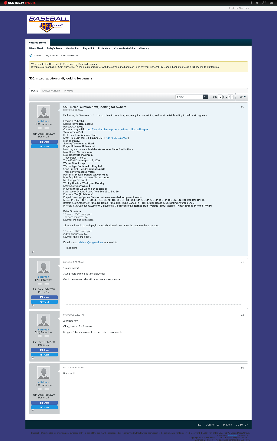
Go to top (242, 425)
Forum (39, 55)
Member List (72, 48)
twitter (257, 3)
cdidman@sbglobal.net (90, 242)
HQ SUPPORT (53, 55)
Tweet (46, 146)
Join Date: (38, 133)
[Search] (205, 97)
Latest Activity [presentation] (51, 91)
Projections (104, 48)
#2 (242, 262)
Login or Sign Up (238, 8)
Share (46, 142)
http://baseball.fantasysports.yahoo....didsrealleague (117, 129)
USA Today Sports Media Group (21, 3)
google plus (264, 3)
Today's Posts (54, 48)
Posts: (41, 136)
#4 (242, 368)
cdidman (43, 121)
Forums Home (38, 42)
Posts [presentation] (34, 91)
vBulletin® (232, 435)
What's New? (36, 48)
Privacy (227, 425)
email (271, 3)
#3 (242, 315)
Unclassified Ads (70, 55)
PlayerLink (88, 48)
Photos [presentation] (68, 91)
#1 (242, 107)
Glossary (144, 48)
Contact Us (212, 425)
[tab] (34, 90)
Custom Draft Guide (124, 48)
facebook (251, 3)
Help (199, 425)
